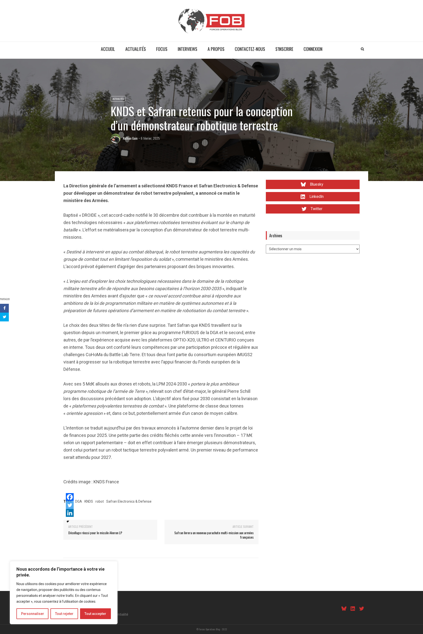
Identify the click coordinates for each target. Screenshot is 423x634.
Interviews (187, 49)
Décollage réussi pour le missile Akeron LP (95, 532)
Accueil (108, 49)
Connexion (313, 49)
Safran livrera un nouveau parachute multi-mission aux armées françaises (214, 535)
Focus (161, 49)
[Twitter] (70, 505)
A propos (216, 49)
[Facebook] (70, 497)
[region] (64, 592)
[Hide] (68, 521)
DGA (78, 501)
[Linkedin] (70, 513)
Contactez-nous (250, 49)
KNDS (88, 501)
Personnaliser (32, 614)
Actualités (135, 49)
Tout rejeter (64, 614)
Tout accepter (95, 614)
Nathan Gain (130, 138)
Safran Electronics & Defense (129, 501)
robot (99, 501)
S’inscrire (284, 49)
